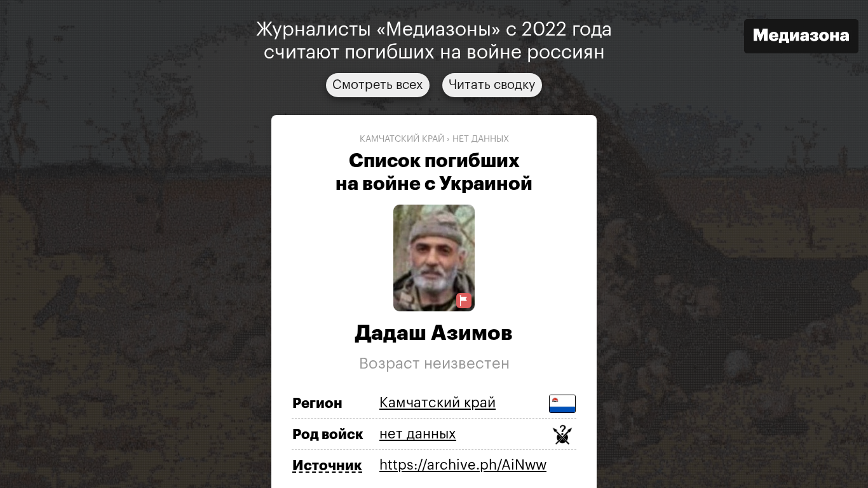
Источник (327, 466)
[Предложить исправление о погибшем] (464, 301)
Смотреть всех (377, 85)
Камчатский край (402, 139)
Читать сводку (492, 85)
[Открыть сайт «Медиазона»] (801, 38)
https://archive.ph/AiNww (462, 465)
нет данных (480, 139)
